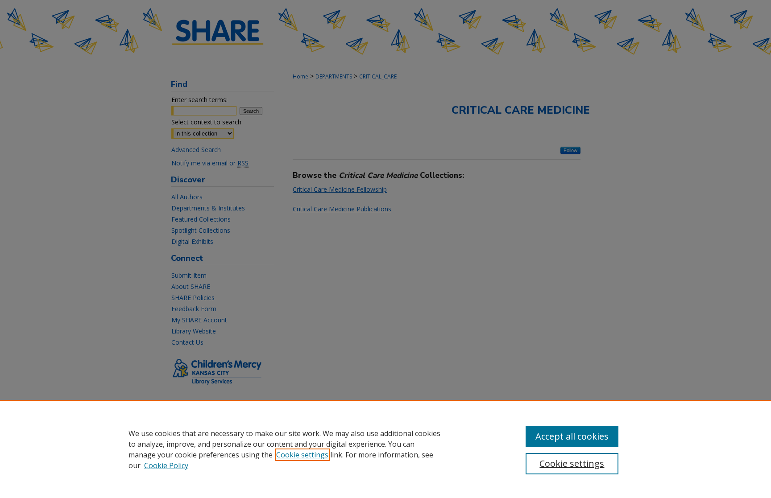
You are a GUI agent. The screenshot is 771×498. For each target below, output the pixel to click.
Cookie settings (302, 455)
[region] (385, 449)
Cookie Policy (166, 465)
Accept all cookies (572, 436)
